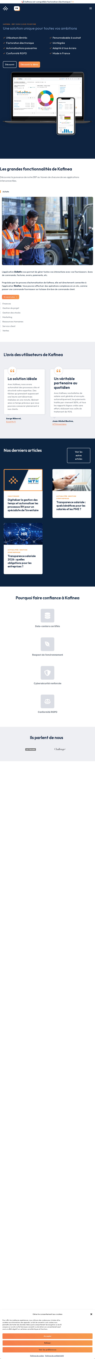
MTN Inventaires (59, 424)
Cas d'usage (13, 496)
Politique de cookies (37, 1356)
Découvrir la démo (29, 64)
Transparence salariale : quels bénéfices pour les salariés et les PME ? (71, 505)
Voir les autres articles (78, 455)
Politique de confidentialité (54, 1356)
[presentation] (23, 480)
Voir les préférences (47, 1349)
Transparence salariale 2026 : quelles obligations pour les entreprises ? (22, 561)
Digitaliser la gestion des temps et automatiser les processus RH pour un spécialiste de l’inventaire (23, 505)
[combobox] (16, 8)
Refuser (47, 1343)
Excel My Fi (11, 421)
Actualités (61, 496)
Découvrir (9, 64)
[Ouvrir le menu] (90, 8)
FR (16, 8)
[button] (91, 1314)
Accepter (47, 1336)
